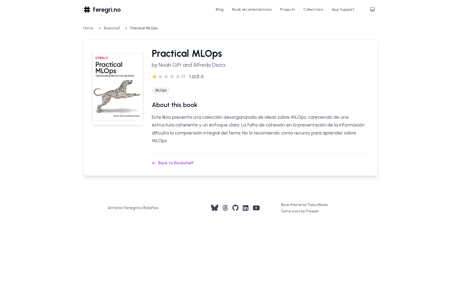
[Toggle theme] (372, 9)
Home (88, 28)
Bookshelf (112, 28)
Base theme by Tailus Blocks (304, 204)
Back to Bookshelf (176, 162)
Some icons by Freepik (300, 211)
